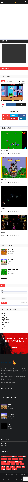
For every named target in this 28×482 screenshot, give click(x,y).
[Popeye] (14, 222)
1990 (8, 466)
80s (21, 461)
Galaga (3, 326)
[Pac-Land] (13, 93)
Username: (4, 290)
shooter (4, 459)
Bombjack (3, 180)
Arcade (3, 81)
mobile (16, 111)
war (23, 466)
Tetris (2, 325)
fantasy (4, 456)
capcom (18, 466)
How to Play (5, 69)
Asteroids (3, 328)
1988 (9, 459)
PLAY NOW (14, 347)
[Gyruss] (14, 196)
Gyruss (3, 209)
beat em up (15, 459)
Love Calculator (5, 319)
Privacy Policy (4, 388)
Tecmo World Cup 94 (13, 261)
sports (8, 469)
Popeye (3, 233)
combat (4, 461)
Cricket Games (5, 315)
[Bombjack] (14, 167)
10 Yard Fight (4, 151)
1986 (9, 461)
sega (21, 459)
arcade (12, 466)
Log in (2, 285)
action (14, 469)
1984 (24, 456)
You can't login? (24, 302)
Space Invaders (5, 323)
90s (17, 464)
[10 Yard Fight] (14, 140)
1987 (8, 464)
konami (22, 464)
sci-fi (3, 469)
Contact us (10, 388)
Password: (4, 296)
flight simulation (12, 456)
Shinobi (10, 404)
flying (3, 464)
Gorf (9, 271)
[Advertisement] (14, 22)
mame (20, 456)
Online (4, 444)
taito (3, 466)
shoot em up (15, 461)
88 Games (10, 251)
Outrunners (11, 414)
